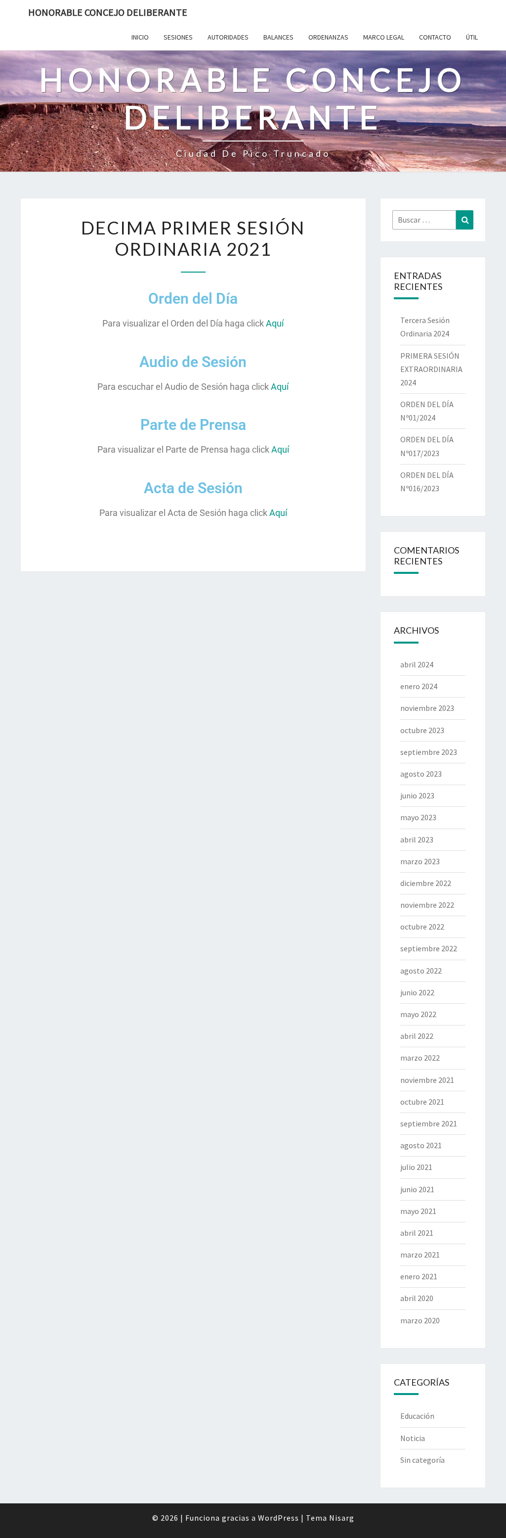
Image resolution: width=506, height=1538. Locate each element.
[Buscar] (464, 220)
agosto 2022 (421, 971)
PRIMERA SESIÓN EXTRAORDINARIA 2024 (431, 369)
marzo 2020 (420, 1320)
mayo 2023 (418, 817)
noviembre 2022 (427, 905)
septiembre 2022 (428, 948)
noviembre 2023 (427, 708)
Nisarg (341, 1518)
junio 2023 (417, 795)
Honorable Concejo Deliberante (107, 12)
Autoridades (228, 37)
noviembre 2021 (427, 1080)
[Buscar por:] (433, 220)
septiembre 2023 (428, 752)
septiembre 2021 (428, 1123)
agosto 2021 (421, 1145)
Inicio (140, 37)
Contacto (435, 37)
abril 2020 (416, 1298)
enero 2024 (418, 686)
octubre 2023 (422, 730)
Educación (417, 1416)
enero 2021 (418, 1276)
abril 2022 (416, 1036)
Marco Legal (383, 37)
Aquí (275, 323)
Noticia (412, 1438)
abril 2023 (416, 839)
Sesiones (178, 37)
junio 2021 (417, 1189)
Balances (278, 37)
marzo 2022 (420, 1058)
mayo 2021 (418, 1211)
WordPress (278, 1518)
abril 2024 (416, 664)
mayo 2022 (418, 1014)
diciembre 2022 (425, 883)
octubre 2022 (422, 927)
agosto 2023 (421, 774)
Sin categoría (422, 1460)
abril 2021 (416, 1233)
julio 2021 (416, 1167)
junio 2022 (417, 992)
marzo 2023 (420, 861)
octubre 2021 (422, 1102)
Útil (472, 37)
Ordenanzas (328, 37)
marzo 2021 (420, 1254)
